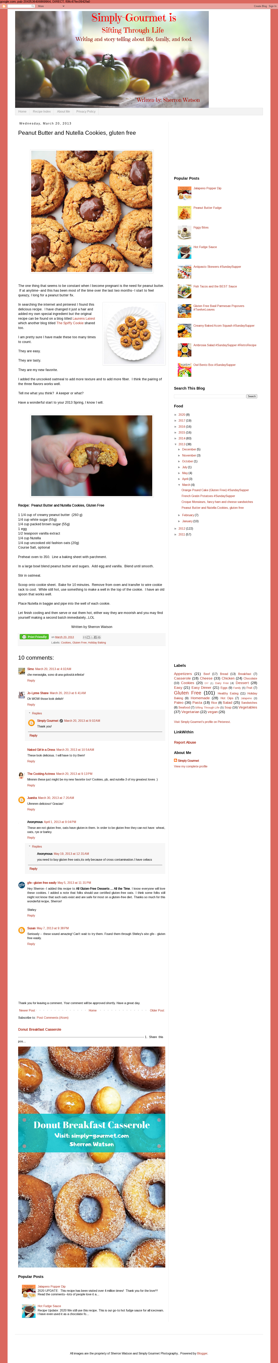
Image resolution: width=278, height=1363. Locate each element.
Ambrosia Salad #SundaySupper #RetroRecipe (224, 345)
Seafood (184, 707)
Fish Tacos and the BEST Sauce (215, 286)
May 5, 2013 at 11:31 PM (74, 882)
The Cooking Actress (41, 773)
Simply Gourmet (47, 720)
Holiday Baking (97, 642)
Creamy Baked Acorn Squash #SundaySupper (224, 325)
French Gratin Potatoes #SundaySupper (208, 496)
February (188, 515)
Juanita (32, 797)
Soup (227, 707)
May (185, 473)
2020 (182, 414)
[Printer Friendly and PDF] (34, 637)
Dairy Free (222, 683)
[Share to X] (92, 637)
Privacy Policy (86, 111)
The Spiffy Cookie (70, 323)
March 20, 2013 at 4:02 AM (53, 669)
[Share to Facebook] (95, 637)
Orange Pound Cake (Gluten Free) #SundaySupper (215, 490)
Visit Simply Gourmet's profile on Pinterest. (202, 721)
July (185, 467)
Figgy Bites (201, 227)
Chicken (228, 678)
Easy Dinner (201, 688)
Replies (37, 713)
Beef (206, 674)
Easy (178, 688)
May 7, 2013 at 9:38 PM (53, 928)
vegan (213, 712)
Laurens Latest (84, 318)
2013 (182, 444)
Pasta (197, 703)
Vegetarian (190, 712)
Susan (31, 928)
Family (237, 687)
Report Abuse (185, 742)
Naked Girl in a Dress (41, 749)
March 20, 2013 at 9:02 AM (82, 720)
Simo (30, 669)
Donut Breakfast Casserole (39, 1029)
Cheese (206, 678)
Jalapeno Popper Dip (52, 1286)
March (186, 484)
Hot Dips (227, 698)
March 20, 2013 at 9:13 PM (74, 773)
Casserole (182, 678)
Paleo (178, 703)
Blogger (202, 1353)
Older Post (157, 1010)
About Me (63, 111)
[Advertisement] (202, 145)
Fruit (249, 687)
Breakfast (244, 674)
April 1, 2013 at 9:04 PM (60, 822)
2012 (182, 528)
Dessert (242, 683)
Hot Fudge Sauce (49, 1306)
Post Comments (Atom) (52, 1017)
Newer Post (27, 1010)
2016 (182, 426)
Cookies (66, 642)
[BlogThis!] (88, 637)
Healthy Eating (228, 693)
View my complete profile (190, 766)
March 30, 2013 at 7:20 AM (56, 797)
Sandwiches (249, 702)
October (188, 461)
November (189, 455)
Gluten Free (79, 642)
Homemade (200, 698)
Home (22, 111)
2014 (182, 438)
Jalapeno (246, 698)
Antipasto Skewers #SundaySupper (217, 266)
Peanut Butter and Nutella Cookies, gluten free (213, 507)
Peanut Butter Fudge (207, 207)
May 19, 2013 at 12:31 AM (71, 853)
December (189, 449)
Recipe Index (42, 111)
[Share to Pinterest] (99, 637)
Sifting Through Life (207, 707)
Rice (214, 702)
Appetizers (183, 674)
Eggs (224, 687)
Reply (31, 680)
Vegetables (247, 707)
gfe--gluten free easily (41, 882)
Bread (224, 674)
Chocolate (250, 678)
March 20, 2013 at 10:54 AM (75, 749)
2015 (182, 432)
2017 (182, 420)
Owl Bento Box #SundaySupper (214, 364)
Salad (227, 703)
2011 (182, 534)
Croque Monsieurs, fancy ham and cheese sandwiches (217, 501)
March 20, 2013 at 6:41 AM (68, 693)
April (185, 479)
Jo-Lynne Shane (38, 693)
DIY (207, 683)
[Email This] (85, 637)
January (187, 521)
